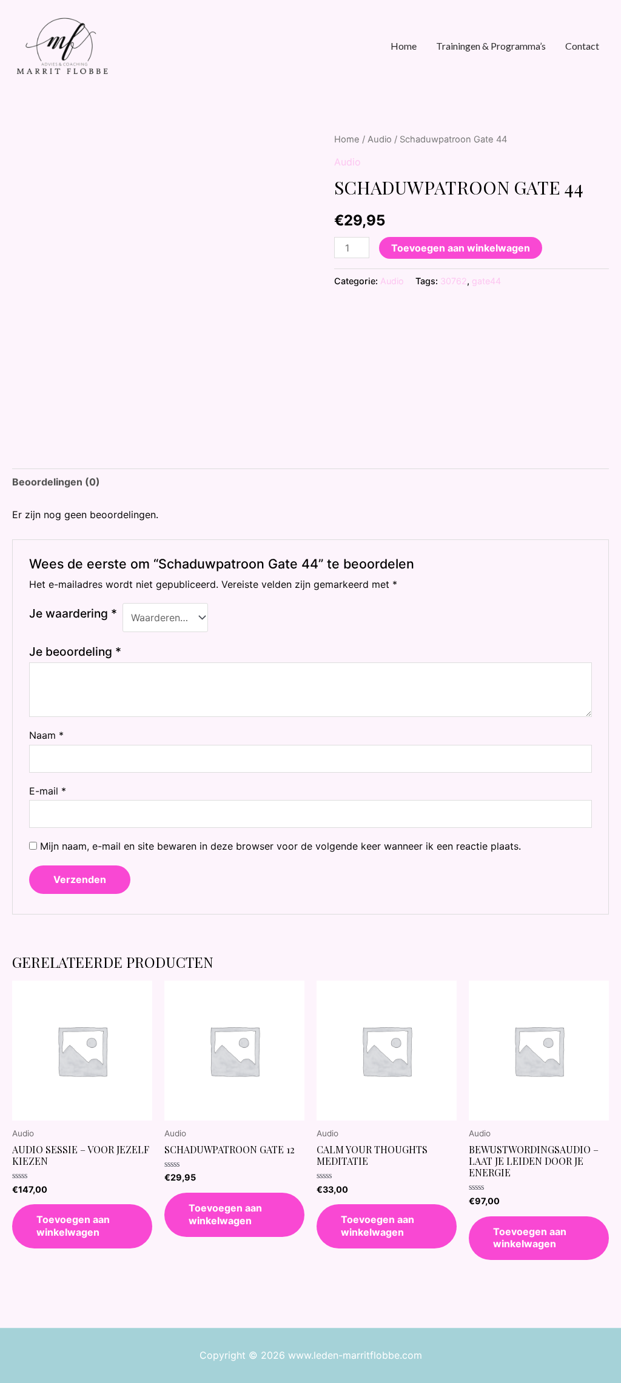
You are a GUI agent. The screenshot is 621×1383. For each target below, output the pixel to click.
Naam (46, 735)
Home (347, 139)
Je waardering (73, 613)
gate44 (486, 281)
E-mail (47, 791)
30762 (453, 281)
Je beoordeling (75, 651)
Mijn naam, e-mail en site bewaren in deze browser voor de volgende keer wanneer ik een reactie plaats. (280, 846)
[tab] (56, 482)
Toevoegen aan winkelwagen (460, 248)
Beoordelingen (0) (56, 482)
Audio (380, 139)
